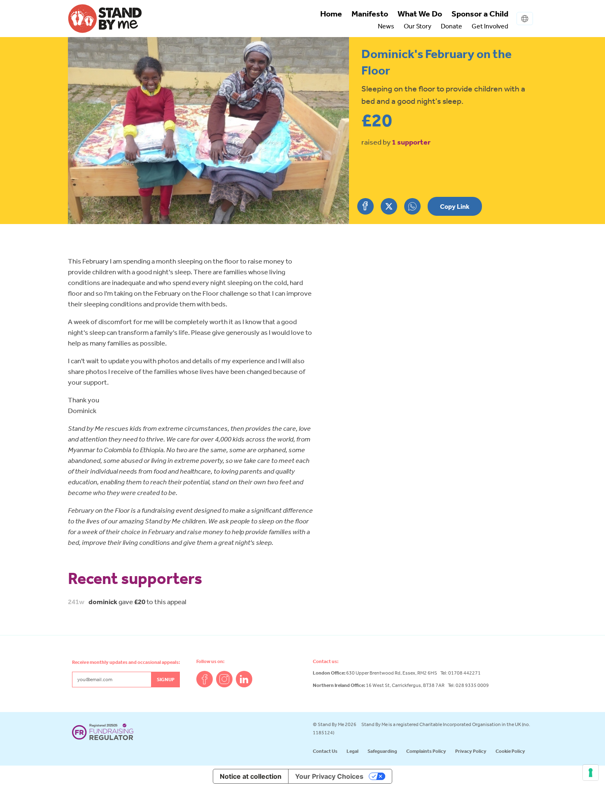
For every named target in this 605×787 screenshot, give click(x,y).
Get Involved (490, 26)
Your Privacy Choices (329, 776)
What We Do (420, 14)
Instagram (224, 679)
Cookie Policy (510, 751)
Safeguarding (382, 751)
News (386, 26)
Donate (451, 26)
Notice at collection (251, 776)
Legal (352, 751)
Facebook (204, 679)
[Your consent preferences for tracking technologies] (590, 772)
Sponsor (479, 14)
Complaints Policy (426, 751)
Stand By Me (105, 18)
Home (331, 14)
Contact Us (325, 751)
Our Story (417, 26)
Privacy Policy (470, 751)
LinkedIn (244, 679)
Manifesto (369, 14)
